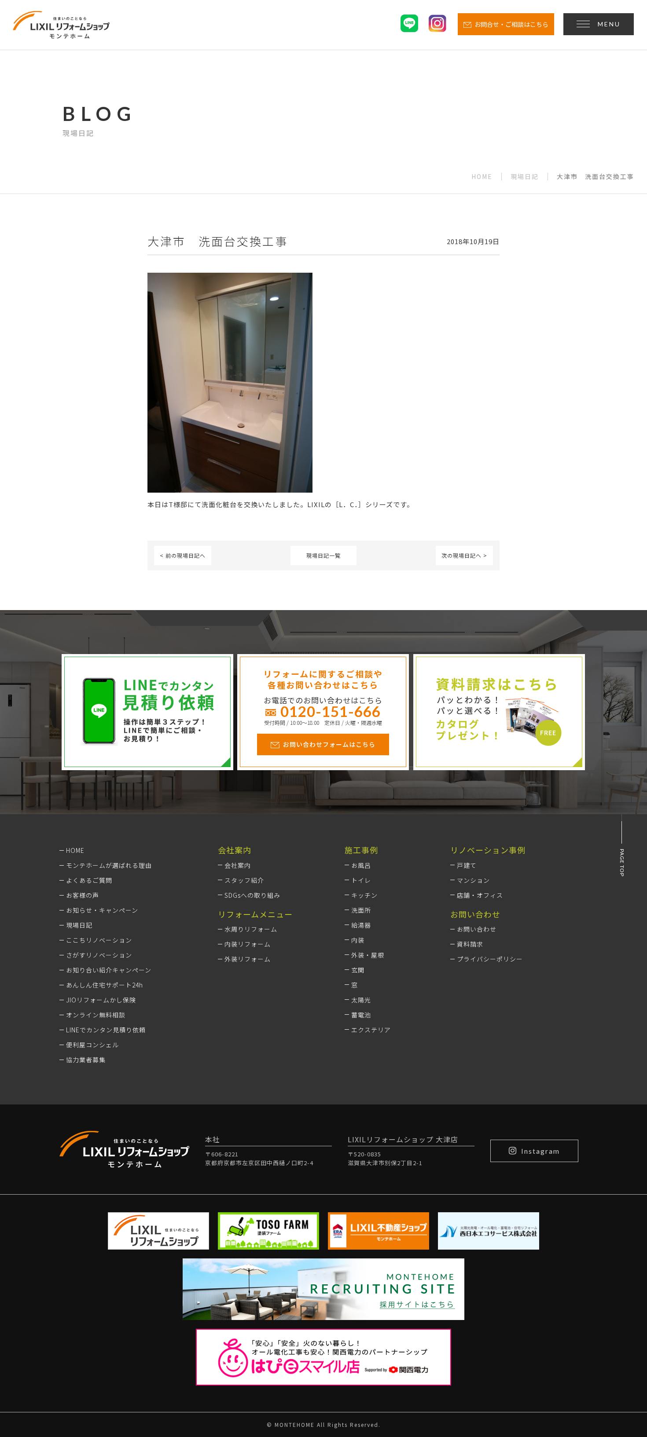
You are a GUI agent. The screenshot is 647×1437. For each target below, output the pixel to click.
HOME (482, 176)
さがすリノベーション (99, 955)
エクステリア (371, 1029)
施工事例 (361, 850)
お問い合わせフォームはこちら (329, 744)
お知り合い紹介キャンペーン (108, 969)
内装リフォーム (247, 944)
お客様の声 (82, 895)
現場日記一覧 (323, 555)
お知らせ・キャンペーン (102, 910)
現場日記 (525, 176)
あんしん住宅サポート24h (104, 984)
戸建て (467, 865)
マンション (473, 880)
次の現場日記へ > (464, 555)
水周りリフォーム (250, 929)
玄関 (357, 969)
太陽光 (361, 999)
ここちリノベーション (99, 940)
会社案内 (237, 865)
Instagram (540, 1151)
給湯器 (361, 925)
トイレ (361, 880)
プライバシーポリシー (490, 958)
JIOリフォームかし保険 (101, 999)
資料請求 (470, 944)
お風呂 (361, 865)
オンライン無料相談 (95, 1014)
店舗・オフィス (480, 895)
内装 (357, 940)
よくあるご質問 (89, 880)
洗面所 (361, 910)
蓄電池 (361, 1014)
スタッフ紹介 (244, 880)
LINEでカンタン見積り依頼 (106, 1029)
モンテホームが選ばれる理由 (109, 865)
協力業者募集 (86, 1059)
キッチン (364, 895)
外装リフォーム (247, 958)
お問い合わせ (476, 929)
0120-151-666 (330, 711)
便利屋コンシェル (92, 1044)
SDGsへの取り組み (252, 895)
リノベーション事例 (488, 850)
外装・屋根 (367, 955)
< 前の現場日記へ (183, 555)
